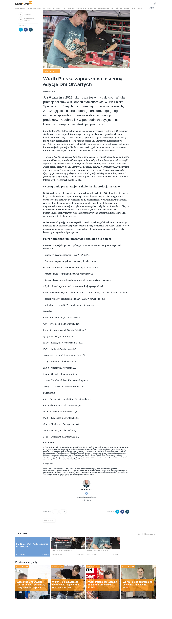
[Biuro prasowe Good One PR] (23, 5)
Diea (112, 8)
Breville (71, 8)
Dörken (119, 8)
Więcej (151, 8)
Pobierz (46, 554)
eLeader (127, 8)
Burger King (81, 8)
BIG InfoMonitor (59, 8)
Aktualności (20, 8)
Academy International (36, 8)
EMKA (140, 8)
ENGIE (134, 8)
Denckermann (103, 8)
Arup (49, 8)
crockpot (92, 8)
